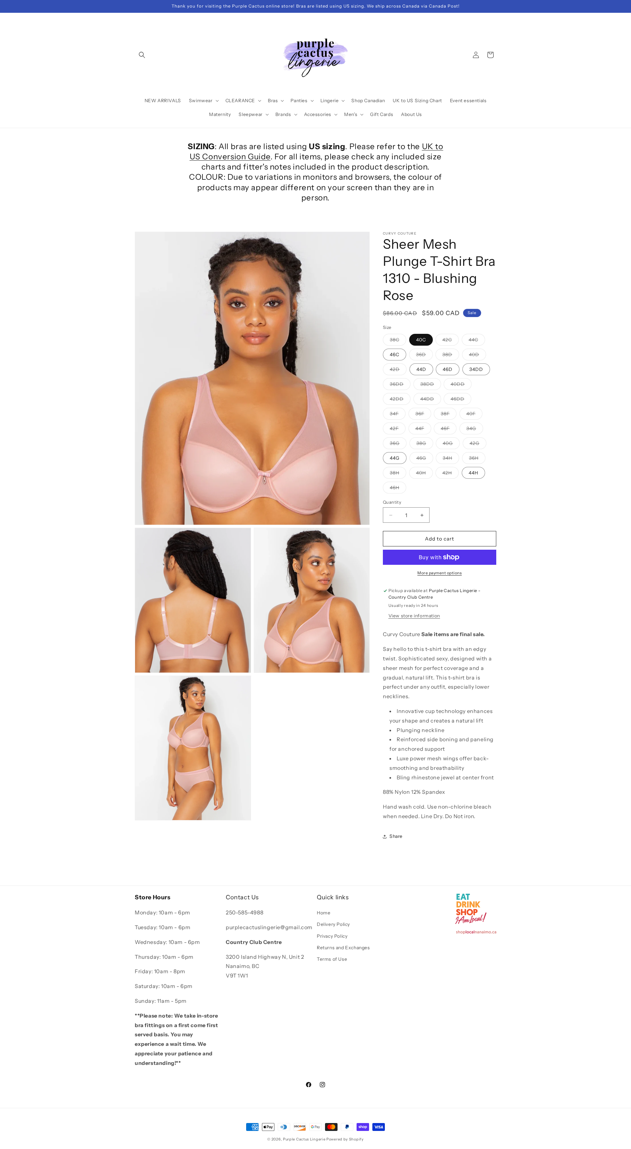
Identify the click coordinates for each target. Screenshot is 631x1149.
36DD (400, 385)
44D (421, 369)
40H (424, 474)
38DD (430, 385)
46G (424, 459)
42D (398, 370)
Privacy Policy (332, 936)
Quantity (392, 502)
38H (398, 474)
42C (450, 341)
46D (448, 369)
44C (477, 341)
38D (450, 355)
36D (424, 355)
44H (473, 473)
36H (477, 459)
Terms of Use (332, 959)
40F (474, 415)
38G (424, 444)
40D (477, 355)
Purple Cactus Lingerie (304, 1139)
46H (398, 489)
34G (474, 429)
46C (394, 354)
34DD (476, 369)
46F (448, 429)
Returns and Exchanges (343, 948)
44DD (430, 400)
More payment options (439, 572)
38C (398, 341)
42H (450, 474)
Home (323, 913)
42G (478, 444)
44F (423, 429)
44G (395, 458)
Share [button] (396, 836)
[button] (142, 55)
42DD (400, 400)
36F (423, 415)
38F (448, 415)
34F (398, 415)
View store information (414, 616)
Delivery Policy (333, 924)
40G (451, 444)
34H (451, 459)
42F (398, 429)
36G (398, 444)
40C (421, 340)
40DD (461, 385)
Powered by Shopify (345, 1139)
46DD (461, 400)
